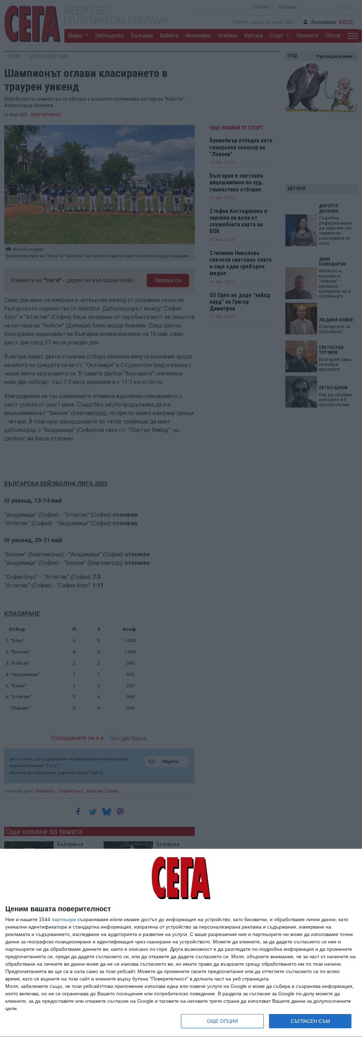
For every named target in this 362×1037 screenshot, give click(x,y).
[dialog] (181, 943)
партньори (64, 919)
